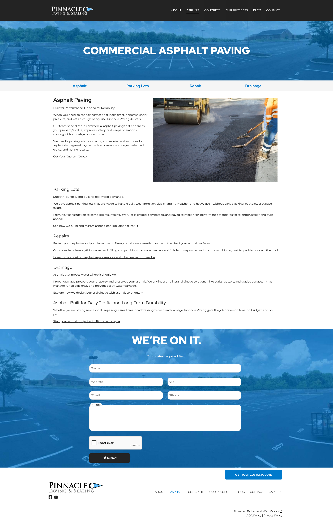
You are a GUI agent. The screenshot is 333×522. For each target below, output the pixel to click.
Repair (195, 85)
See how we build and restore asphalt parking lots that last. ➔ (95, 226)
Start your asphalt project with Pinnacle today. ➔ (86, 321)
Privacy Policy (273, 515)
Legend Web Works (265, 511)
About (176, 10)
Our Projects (237, 10)
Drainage (253, 85)
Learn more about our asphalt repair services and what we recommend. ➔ (104, 257)
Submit (112, 458)
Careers (275, 492)
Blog (257, 10)
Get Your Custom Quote (70, 156)
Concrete (212, 10)
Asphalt (192, 10)
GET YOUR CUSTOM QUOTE (253, 475)
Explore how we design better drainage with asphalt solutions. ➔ (98, 292)
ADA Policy (253, 515)
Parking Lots (137, 85)
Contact (273, 10)
